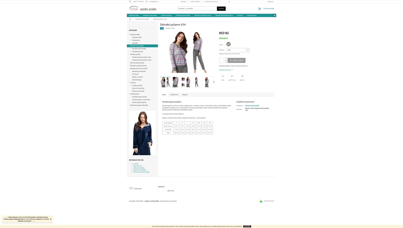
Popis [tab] (164, 95)
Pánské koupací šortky (139, 97)
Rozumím (247, 226)
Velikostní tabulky (211, 1)
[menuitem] (134, 15)
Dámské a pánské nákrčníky (139, 105)
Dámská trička (136, 37)
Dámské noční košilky (139, 49)
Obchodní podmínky (139, 170)
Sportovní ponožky (138, 88)
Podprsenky (136, 40)
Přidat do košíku (238, 60)
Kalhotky (135, 43)
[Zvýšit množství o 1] (227, 59)
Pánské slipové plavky (139, 102)
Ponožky (133, 82)
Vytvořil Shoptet (269, 201)
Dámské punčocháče (139, 71)
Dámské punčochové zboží (138, 68)
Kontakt (183, 1)
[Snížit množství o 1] (227, 61)
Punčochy (135, 74)
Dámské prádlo (135, 34)
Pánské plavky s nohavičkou (141, 99)
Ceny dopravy (195, 1)
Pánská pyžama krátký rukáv (141, 57)
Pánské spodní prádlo (137, 63)
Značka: (170, 28)
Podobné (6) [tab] (174, 95)
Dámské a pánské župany (138, 65)
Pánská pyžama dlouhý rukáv (141, 60)
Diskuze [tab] (184, 95)
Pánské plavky (134, 94)
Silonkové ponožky (138, 91)
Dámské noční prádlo (137, 46)
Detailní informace (225, 70)
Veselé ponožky (137, 85)
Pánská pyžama (135, 54)
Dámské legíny (136, 80)
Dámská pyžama (137, 51)
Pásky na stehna (137, 77)
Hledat (221, 9)
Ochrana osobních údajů (141, 172)
